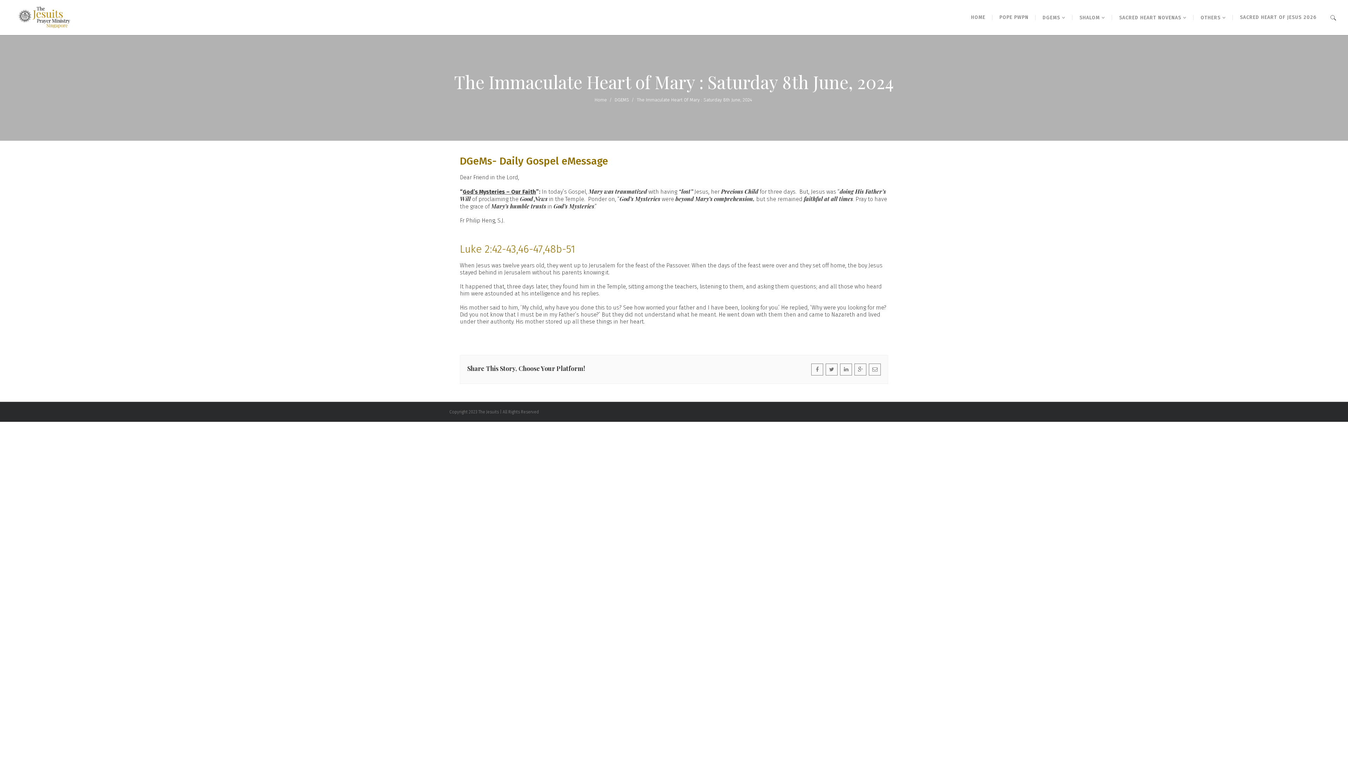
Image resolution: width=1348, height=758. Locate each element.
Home (601, 99)
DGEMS (622, 99)
